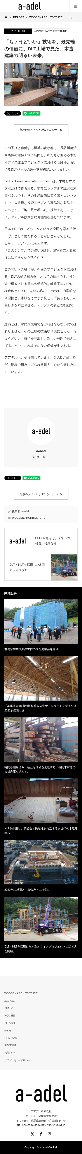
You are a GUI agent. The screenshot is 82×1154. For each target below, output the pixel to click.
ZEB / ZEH (10, 1000)
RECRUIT (10, 1045)
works (7, 1030)
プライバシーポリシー (17, 1060)
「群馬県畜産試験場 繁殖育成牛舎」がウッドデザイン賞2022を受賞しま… (40, 708)
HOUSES (10, 1015)
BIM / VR (9, 1008)
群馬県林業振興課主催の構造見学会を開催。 (32, 649)
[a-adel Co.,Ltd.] (29, 6)
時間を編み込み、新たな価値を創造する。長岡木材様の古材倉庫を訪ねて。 (39, 769)
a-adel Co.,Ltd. (49, 1147)
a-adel (41, 451)
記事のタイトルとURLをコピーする (41, 129)
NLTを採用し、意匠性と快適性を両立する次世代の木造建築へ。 (41, 831)
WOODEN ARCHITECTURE (50, 31)
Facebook (40, 1133)
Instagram (49, 1133)
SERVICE (10, 1023)
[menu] (76, 6)
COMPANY (10, 1038)
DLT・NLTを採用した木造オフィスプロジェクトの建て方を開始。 (40, 949)
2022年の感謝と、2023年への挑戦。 (27, 889)
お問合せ (9, 1052)
